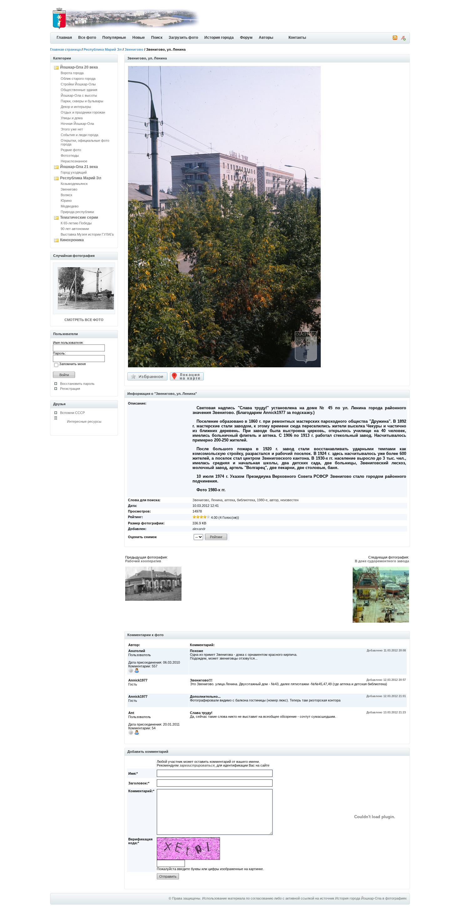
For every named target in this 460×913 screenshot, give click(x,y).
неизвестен (289, 500)
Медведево (70, 206)
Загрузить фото (183, 37)
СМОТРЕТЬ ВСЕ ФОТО (84, 320)
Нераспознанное (74, 161)
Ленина (216, 500)
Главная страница (65, 49)
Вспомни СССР (72, 413)
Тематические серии (79, 217)
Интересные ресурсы (84, 421)
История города (219, 37)
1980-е (262, 500)
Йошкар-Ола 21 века (79, 167)
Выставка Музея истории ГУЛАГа (87, 234)
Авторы (266, 37)
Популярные (114, 37)
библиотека (246, 500)
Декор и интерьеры (76, 107)
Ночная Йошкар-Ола (77, 123)
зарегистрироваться (197, 765)
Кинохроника (72, 240)
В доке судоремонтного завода (382, 561)
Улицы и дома (72, 118)
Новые (138, 37)
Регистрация (70, 388)
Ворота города (72, 73)
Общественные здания (79, 90)
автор (274, 500)
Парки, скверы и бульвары (82, 101)
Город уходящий (74, 172)
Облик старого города (78, 78)
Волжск (66, 195)
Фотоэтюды (70, 155)
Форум (246, 37)
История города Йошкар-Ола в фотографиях (371, 898)
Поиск (156, 37)
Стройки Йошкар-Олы (78, 84)
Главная (64, 37)
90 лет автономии (75, 229)
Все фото (87, 37)
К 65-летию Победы (76, 223)
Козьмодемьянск (74, 184)
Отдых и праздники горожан (83, 112)
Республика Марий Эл (103, 49)
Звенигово (134, 49)
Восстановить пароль (77, 383)
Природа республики (77, 212)
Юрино (66, 200)
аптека (229, 500)
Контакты (297, 37)
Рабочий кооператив (143, 561)
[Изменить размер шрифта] (403, 39)
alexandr (199, 529)
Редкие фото (71, 150)
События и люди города (79, 135)
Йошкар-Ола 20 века (79, 67)
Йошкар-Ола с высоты (79, 95)
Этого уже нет (72, 129)
